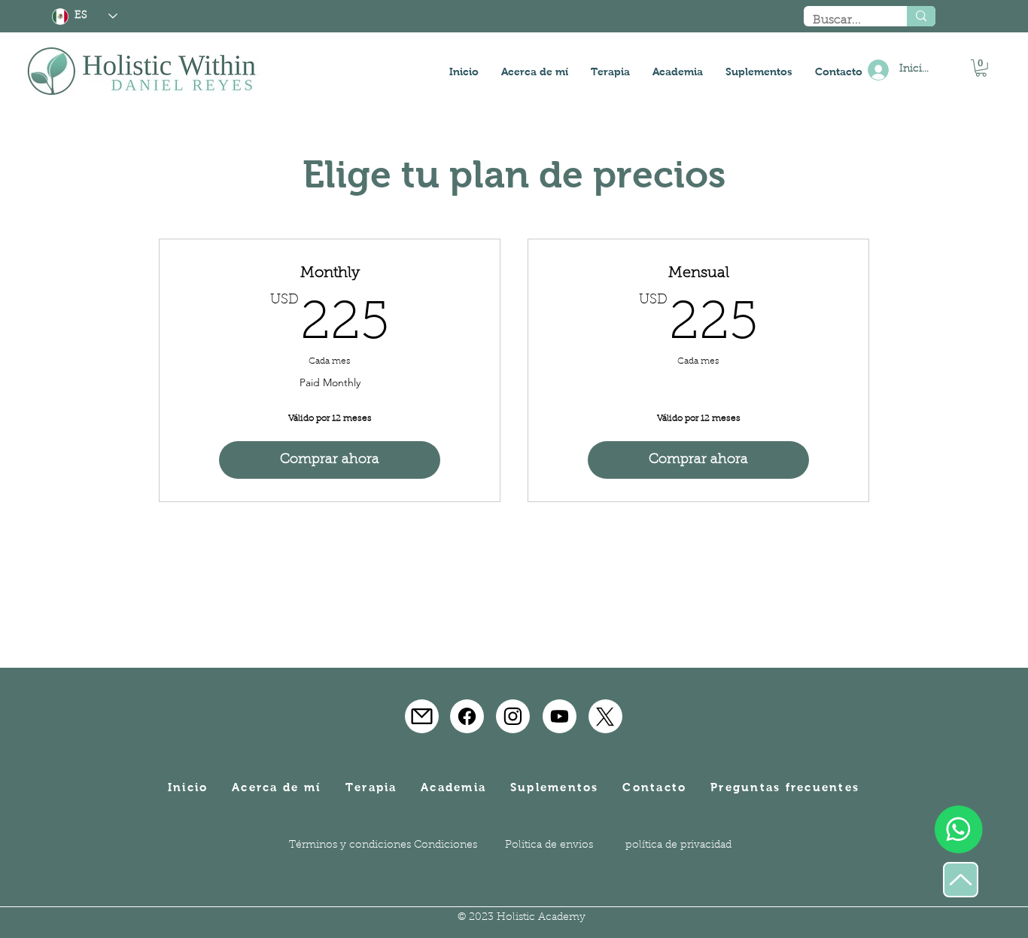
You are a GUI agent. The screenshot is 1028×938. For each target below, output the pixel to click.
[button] (981, 68)
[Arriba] (960, 879)
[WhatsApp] (958, 829)
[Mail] (422, 716)
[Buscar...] (921, 16)
